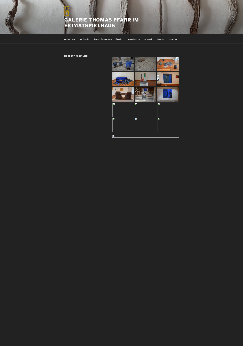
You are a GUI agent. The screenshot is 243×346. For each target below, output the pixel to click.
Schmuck (148, 39)
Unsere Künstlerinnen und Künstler (108, 39)
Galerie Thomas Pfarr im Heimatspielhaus (101, 22)
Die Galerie (84, 39)
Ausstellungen (133, 39)
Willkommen (69, 39)
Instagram (173, 39)
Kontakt (160, 39)
